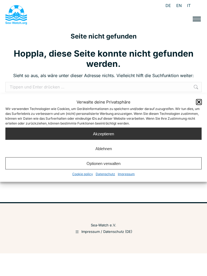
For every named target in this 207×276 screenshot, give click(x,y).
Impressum (126, 174)
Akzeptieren (103, 133)
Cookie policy (82, 174)
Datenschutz (105, 174)
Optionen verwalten (103, 163)
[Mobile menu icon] (197, 19)
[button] (199, 102)
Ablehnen (103, 148)
